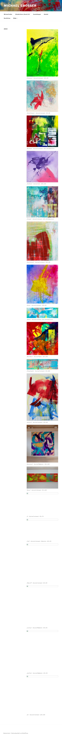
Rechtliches (7, 18)
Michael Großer (20, 5)
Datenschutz (6, 733)
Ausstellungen (37, 14)
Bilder (15, 18)
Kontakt (46, 14)
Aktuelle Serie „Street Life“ (22, 14)
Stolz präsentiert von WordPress (19, 733)
